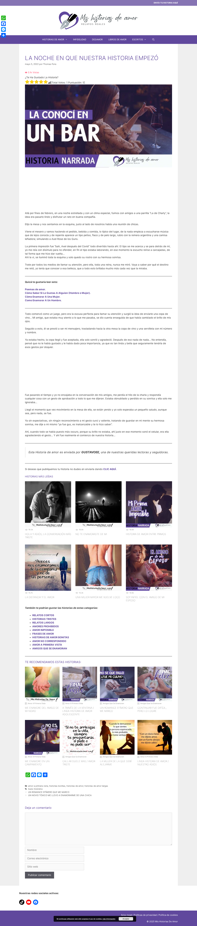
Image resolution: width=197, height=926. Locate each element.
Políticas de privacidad (145, 915)
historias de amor (74, 786)
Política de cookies (168, 915)
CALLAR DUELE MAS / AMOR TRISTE (78, 763)
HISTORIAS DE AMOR (53, 39)
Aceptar (126, 918)
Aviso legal (126, 915)
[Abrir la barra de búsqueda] (153, 39)
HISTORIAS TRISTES (44, 619)
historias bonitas (57, 786)
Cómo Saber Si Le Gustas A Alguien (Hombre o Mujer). (58, 293)
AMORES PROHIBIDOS (45, 626)
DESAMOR (97, 39)
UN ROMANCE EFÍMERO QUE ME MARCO (116, 709)
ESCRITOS (137, 39)
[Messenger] (3, 29)
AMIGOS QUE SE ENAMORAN (49, 648)
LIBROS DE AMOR (117, 39)
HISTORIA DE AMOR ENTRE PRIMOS (146, 534)
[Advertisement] (98, 191)
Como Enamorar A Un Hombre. (43, 300)
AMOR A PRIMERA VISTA (47, 644)
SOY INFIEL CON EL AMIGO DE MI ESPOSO (145, 599)
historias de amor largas (96, 786)
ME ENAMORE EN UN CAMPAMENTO (37, 763)
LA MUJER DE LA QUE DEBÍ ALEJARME (116, 763)
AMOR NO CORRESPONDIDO (49, 641)
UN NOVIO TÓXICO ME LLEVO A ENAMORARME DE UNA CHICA (60, 795)
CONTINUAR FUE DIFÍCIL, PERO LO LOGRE (151, 709)
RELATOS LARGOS (43, 622)
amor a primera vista (38, 786)
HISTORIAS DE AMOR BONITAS (50, 637)
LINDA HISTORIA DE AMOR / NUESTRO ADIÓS (153, 763)
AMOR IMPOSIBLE (43, 630)
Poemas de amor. (35, 289)
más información (109, 919)
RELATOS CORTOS (43, 615)
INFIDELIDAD (79, 39)
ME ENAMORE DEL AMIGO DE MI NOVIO (42, 709)
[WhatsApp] (3, 18)
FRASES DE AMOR (43, 633)
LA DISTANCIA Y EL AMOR (39, 597)
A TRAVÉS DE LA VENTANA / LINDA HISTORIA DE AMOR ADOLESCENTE (78, 711)
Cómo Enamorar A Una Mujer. (42, 296)
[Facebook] (3, 24)
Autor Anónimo (35, 789)
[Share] (3, 35)
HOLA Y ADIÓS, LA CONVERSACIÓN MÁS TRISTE (48, 536)
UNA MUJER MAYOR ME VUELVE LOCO (97, 597)
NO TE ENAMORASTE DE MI (91, 534)
